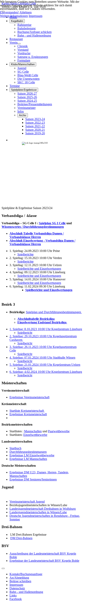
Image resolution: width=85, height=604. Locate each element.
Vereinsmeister (26, 107)
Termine (14, 86)
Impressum (16, 584)
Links (13, 595)
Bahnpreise (24, 24)
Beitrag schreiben (20, 581)
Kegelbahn (17, 21)
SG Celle (23, 71)
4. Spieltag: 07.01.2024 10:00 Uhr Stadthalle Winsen (42, 357)
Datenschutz (17, 588)
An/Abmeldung (19, 577)
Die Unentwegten (28, 78)
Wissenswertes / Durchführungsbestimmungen (33, 226)
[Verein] (19, 43)
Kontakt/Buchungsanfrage (25, 574)
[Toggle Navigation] (3, 568)
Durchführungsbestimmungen (28, 451)
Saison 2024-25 (27, 100)
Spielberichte (25, 254)
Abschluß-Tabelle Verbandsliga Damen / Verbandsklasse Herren (36, 235)
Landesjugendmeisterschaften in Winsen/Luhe (38, 512)
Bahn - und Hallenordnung (34, 35)
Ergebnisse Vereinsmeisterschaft (29, 397)
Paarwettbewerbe (59, 431)
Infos (20, 111)
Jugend (21, 68)
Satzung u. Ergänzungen (32, 56)
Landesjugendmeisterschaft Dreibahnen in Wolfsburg (42, 508)
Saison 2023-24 (35, 119)
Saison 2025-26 (27, 97)
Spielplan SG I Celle (52, 223)
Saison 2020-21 (35, 129)
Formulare (23, 60)
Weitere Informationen (14, 16)
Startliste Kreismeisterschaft (27, 410)
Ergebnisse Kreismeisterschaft (28, 414)
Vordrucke (23, 53)
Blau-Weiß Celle (27, 75)
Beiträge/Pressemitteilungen (34, 104)
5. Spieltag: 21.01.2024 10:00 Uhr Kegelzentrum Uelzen (44, 364)
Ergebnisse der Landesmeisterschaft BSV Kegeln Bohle (44, 560)
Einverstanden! (9, 12)
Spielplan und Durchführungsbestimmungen (54, 312)
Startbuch (15, 448)
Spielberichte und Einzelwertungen (39, 268)
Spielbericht (24, 332)
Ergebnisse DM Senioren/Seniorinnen (33, 479)
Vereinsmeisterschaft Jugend (27, 501)
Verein (13, 42)
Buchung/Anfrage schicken (34, 32)
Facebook (15, 599)
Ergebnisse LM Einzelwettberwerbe (31, 455)
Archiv (22, 115)
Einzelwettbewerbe (35, 434)
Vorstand (22, 49)
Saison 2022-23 (35, 122)
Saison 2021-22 (35, 126)
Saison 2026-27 (27, 93)
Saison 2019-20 (35, 133)
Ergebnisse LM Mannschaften (28, 459)
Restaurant (16, 39)
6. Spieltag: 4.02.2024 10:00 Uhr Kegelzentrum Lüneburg (45, 371)
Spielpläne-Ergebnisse (24, 89)
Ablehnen (25, 12)
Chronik (22, 46)
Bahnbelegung (26, 28)
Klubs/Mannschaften (23, 64)
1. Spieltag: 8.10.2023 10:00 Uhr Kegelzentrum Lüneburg (45, 329)
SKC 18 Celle (26, 82)
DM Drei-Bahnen (21, 538)
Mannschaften (33, 431)
